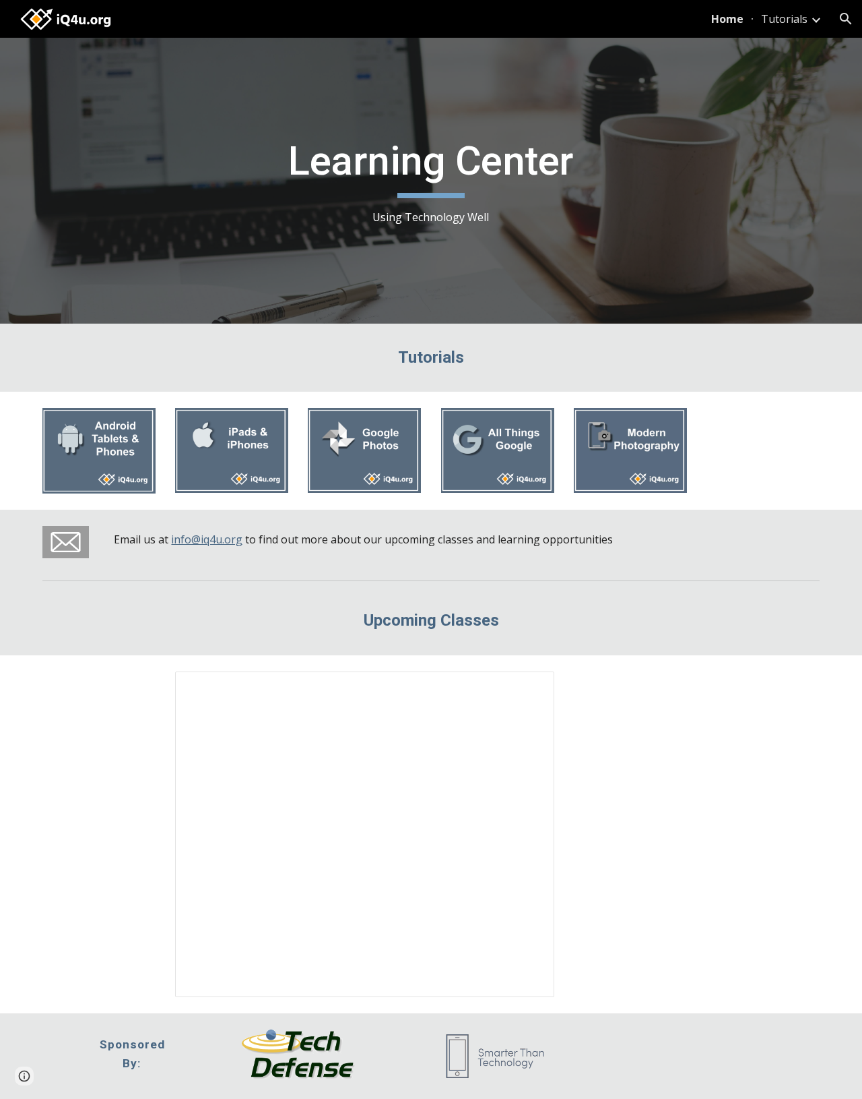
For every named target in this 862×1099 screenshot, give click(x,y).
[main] (431, 181)
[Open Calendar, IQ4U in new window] (528, 689)
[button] (846, 19)
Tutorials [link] (784, 18)
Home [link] (727, 18)
